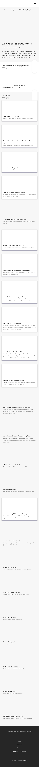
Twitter (10, 758)
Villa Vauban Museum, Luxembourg (12, 323)
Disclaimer (19, 748)
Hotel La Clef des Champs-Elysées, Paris (13, 246)
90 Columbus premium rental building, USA (14, 219)
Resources (19, 745)
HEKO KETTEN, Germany (10, 667)
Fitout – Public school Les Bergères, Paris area (15, 297)
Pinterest (19, 758)
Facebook (15, 758)
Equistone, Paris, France (9, 489)
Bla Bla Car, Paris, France (10, 568)
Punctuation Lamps (7, 87)
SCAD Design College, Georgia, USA (13, 716)
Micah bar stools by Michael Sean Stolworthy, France (17, 514)
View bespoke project (19, 107)
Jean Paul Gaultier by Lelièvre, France (13, 541)
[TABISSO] (8, 9)
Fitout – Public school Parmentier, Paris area (14, 192)
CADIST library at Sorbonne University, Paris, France (17, 407)
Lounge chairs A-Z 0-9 (19, 86)
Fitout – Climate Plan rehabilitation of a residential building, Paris (18, 142)
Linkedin (24, 758)
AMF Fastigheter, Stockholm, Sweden (13, 465)
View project (19, 209)
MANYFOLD (24, 760)
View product (7, 79)
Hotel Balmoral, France (9, 617)
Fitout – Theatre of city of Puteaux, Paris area (15, 168)
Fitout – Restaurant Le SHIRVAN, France (14, 352)
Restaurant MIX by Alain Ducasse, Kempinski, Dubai (16, 270)
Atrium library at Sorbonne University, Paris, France (17, 436)
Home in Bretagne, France (10, 642)
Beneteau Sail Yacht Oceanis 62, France (13, 380)
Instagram (29, 758)
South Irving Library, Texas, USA (11, 592)
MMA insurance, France (9, 691)
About (19, 741)
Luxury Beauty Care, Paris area (11, 116)
